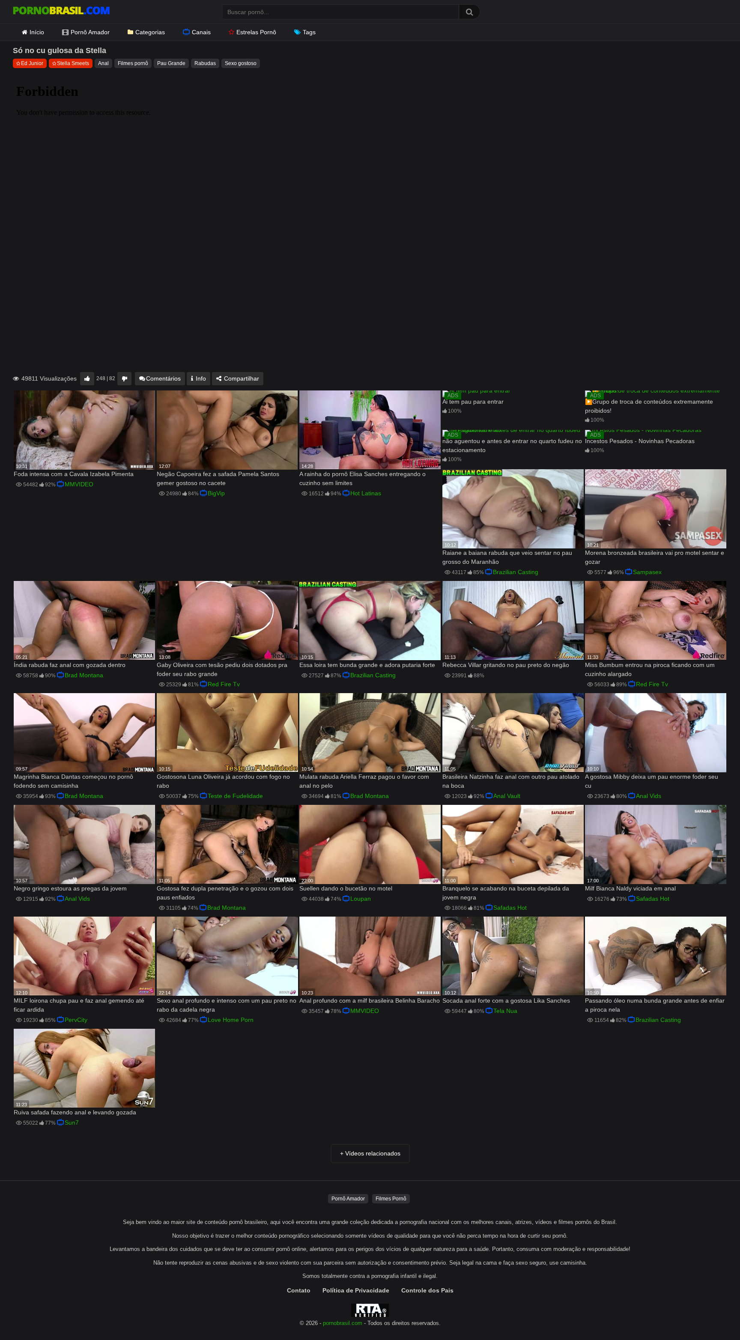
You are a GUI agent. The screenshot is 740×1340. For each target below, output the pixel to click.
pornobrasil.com (342, 1323)
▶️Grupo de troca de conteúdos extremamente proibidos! (649, 406)
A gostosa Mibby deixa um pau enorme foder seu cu (651, 781)
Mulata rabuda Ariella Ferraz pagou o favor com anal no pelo (364, 781)
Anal (103, 63)
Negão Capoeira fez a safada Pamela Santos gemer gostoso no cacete (218, 478)
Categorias (150, 32)
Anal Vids (648, 795)
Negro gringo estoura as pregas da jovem (70, 888)
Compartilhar (240, 378)
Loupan (360, 898)
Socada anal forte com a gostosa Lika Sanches (506, 1000)
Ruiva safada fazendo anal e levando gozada (75, 1112)
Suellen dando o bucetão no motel (345, 888)
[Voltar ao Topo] (711, 1314)
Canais (201, 32)
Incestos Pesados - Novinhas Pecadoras (640, 441)
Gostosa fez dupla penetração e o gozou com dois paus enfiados (225, 893)
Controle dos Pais (427, 1290)
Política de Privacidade (355, 1290)
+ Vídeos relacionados (370, 1153)
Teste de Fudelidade (235, 795)
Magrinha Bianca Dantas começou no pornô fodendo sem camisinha (73, 781)
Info (200, 378)
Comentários (163, 378)
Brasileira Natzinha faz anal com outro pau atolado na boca (510, 781)
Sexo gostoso (241, 63)
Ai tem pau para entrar (473, 401)
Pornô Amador (90, 32)
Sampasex (647, 572)
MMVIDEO (79, 484)
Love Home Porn (231, 1019)
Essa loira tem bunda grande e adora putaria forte (367, 664)
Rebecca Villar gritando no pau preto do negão (505, 664)
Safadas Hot (510, 907)
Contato (298, 1290)
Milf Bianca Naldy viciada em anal (630, 888)
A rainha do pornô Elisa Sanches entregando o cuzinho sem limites (362, 478)
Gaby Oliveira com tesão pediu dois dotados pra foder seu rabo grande (222, 669)
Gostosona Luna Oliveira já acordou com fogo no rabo (223, 781)
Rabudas (205, 63)
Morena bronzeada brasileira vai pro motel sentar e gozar (654, 557)
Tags (309, 32)
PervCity (76, 1019)
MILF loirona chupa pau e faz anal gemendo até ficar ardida (79, 1005)
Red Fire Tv (224, 684)
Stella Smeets (73, 63)
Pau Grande (171, 63)
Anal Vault (506, 795)
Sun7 (72, 1122)
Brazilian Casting (515, 572)
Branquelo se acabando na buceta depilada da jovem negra (505, 893)
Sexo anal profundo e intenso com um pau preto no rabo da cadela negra (226, 1005)
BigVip (216, 493)
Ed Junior (32, 63)
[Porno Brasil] (61, 11)
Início (37, 32)
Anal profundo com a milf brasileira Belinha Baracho (369, 1000)
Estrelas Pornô (256, 32)
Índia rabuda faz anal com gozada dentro (69, 664)
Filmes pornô (133, 63)
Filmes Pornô (391, 1199)
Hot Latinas (365, 493)
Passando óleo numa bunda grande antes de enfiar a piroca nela (655, 1005)
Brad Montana (84, 675)
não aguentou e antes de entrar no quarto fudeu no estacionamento (512, 445)
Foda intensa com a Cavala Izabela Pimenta (74, 473)
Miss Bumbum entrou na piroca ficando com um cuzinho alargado (650, 669)
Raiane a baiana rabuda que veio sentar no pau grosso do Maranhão (507, 557)
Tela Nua (505, 1010)
